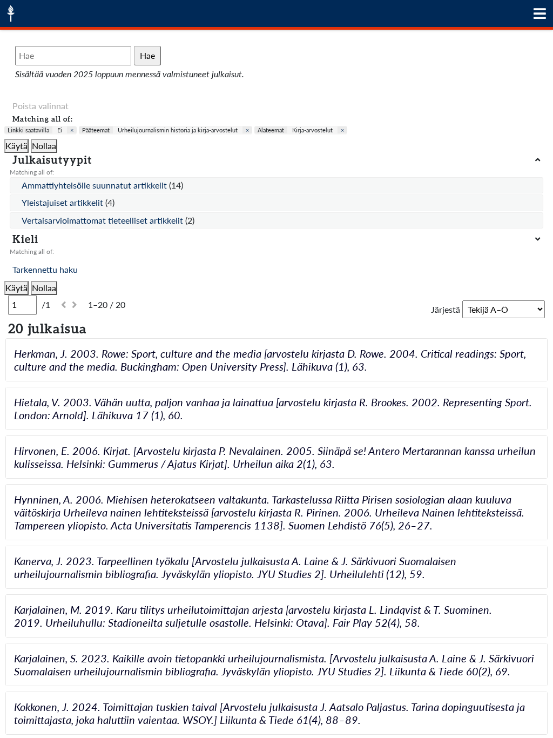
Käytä (16, 145)
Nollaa (44, 145)
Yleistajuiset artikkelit (63, 202)
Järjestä (445, 309)
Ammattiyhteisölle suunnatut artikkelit (95, 185)
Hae (147, 55)
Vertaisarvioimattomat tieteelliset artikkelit (103, 220)
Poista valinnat (40, 105)
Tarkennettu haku (45, 269)
